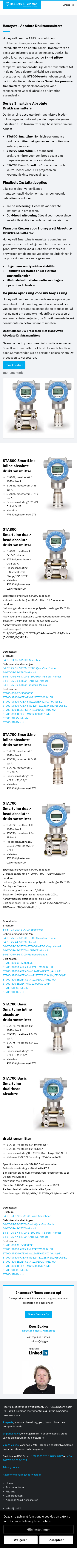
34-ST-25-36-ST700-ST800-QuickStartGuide (29, 668)
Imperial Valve (11, 1433)
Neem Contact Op (38, 1314)
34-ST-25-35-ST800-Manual (19, 672)
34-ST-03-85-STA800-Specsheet (22, 660)
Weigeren (20, 1540)
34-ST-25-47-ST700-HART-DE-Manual (25, 950)
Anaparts (8, 1422)
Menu (66, 5)
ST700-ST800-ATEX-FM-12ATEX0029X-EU (28, 697)
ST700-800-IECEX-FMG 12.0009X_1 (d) (26, 714)
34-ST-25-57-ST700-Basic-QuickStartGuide (29, 1224)
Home (9, 1483)
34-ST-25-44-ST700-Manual (19, 942)
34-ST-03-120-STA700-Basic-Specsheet (27, 1216)
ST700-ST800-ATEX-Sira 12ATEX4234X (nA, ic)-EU (32, 701)
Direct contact (14, 365)
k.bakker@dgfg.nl (38, 1341)
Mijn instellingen (38, 1529)
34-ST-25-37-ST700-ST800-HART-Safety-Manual (32, 676)
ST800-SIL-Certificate (16, 718)
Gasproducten (14, 1495)
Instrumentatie (13, 372)
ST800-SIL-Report (13, 722)
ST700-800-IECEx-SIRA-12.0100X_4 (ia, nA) (29, 709)
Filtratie (10, 1491)
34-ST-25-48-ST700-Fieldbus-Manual (25, 954)
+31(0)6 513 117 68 (38, 1337)
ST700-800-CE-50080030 (18, 693)
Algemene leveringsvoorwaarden (22, 1474)
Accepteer (56, 1540)
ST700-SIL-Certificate (16, 988)
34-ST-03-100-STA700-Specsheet (23, 929)
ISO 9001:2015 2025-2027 (47, 1456)
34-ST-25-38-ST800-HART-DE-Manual (25, 680)
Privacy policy (11, 1467)
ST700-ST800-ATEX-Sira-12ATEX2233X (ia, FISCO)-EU (35, 705)
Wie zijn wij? (13, 1508)
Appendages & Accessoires (22, 1499)
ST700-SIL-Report (13, 992)
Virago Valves (11, 1444)
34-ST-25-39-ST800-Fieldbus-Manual (25, 685)
